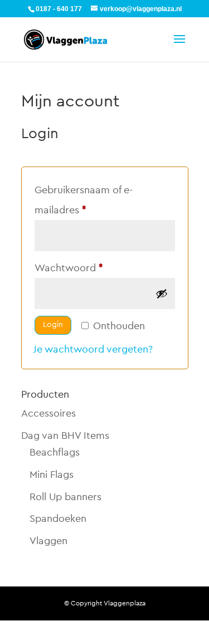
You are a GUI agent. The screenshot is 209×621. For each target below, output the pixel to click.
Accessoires (48, 413)
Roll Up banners (65, 497)
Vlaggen (48, 541)
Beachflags (55, 452)
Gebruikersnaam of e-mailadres (84, 200)
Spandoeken (58, 519)
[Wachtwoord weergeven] (161, 293)
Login (53, 325)
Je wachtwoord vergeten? (93, 349)
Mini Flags (52, 475)
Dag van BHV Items (65, 436)
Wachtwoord (84, 267)
